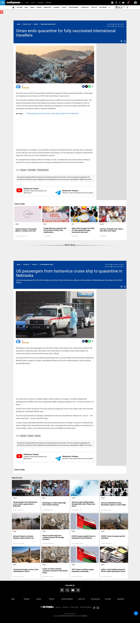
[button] (2, 2)
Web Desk (25, 88)
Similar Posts (17, 478)
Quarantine (23, 170)
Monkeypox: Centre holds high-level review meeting (54, 504)
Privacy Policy (74, 607)
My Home (19, 7)
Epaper (27, 2)
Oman (14, 531)
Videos (17, 224)
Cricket (102, 224)
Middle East (47, 7)
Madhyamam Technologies (66, 616)
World (32, 7)
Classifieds (40, 2)
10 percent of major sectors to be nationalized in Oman (25, 570)
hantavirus (30, 435)
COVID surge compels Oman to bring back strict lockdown (83, 537)
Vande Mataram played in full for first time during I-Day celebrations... (55, 230)
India (26, 7)
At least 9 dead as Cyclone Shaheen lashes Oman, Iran (23, 537)
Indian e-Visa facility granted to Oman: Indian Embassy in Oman (113, 570)
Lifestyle (94, 7)
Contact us (65, 607)
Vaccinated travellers (43, 170)
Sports (64, 7)
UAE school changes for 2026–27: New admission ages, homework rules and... (83, 230)
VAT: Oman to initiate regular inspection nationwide (83, 570)
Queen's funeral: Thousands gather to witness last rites (25, 230)
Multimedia (103, 7)
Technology (85, 7)
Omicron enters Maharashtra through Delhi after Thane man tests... (83, 504)
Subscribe (48, 2)
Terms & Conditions (86, 607)
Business (57, 7)
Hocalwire (84, 616)
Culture (108, 599)
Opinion (39, 7)
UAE (73, 224)
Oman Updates (32, 170)
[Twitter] (86, 86)
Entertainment (74, 7)
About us (58, 607)
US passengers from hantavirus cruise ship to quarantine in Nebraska (52, 113)
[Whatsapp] (89, 86)
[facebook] (83, 86)
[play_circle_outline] (27, 214)
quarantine (23, 435)
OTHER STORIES (19, 204)
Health (15, 498)
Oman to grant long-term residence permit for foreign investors (53, 537)
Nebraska (37, 435)
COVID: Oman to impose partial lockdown (113, 537)
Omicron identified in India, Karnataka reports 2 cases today (113, 504)
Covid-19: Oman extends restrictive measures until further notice (55, 571)
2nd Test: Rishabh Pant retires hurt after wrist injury (111, 230)
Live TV (33, 2)
